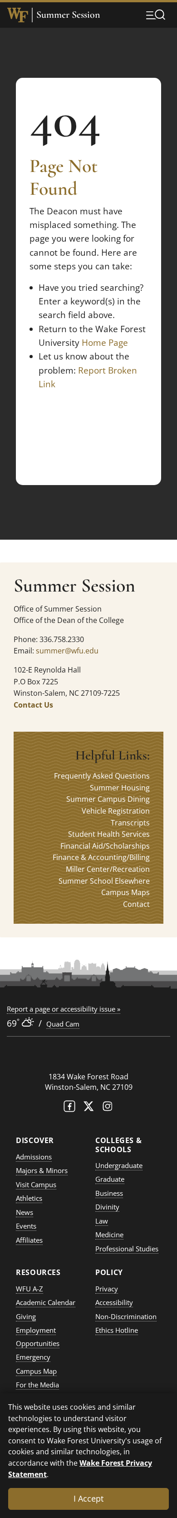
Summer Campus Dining (108, 799)
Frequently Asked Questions (102, 776)
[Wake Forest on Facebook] (69, 1108)
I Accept (88, 1498)
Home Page (105, 343)
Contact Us (33, 705)
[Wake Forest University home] (17, 15)
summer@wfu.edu (67, 651)
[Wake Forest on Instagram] (107, 1108)
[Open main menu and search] (156, 15)
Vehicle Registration (116, 811)
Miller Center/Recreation (108, 869)
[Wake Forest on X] (88, 1108)
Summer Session (68, 14)
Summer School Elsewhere (104, 881)
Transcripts (130, 823)
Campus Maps (125, 892)
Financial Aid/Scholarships (105, 846)
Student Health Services (109, 834)
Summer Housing (120, 788)
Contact (136, 904)
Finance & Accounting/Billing (101, 857)
